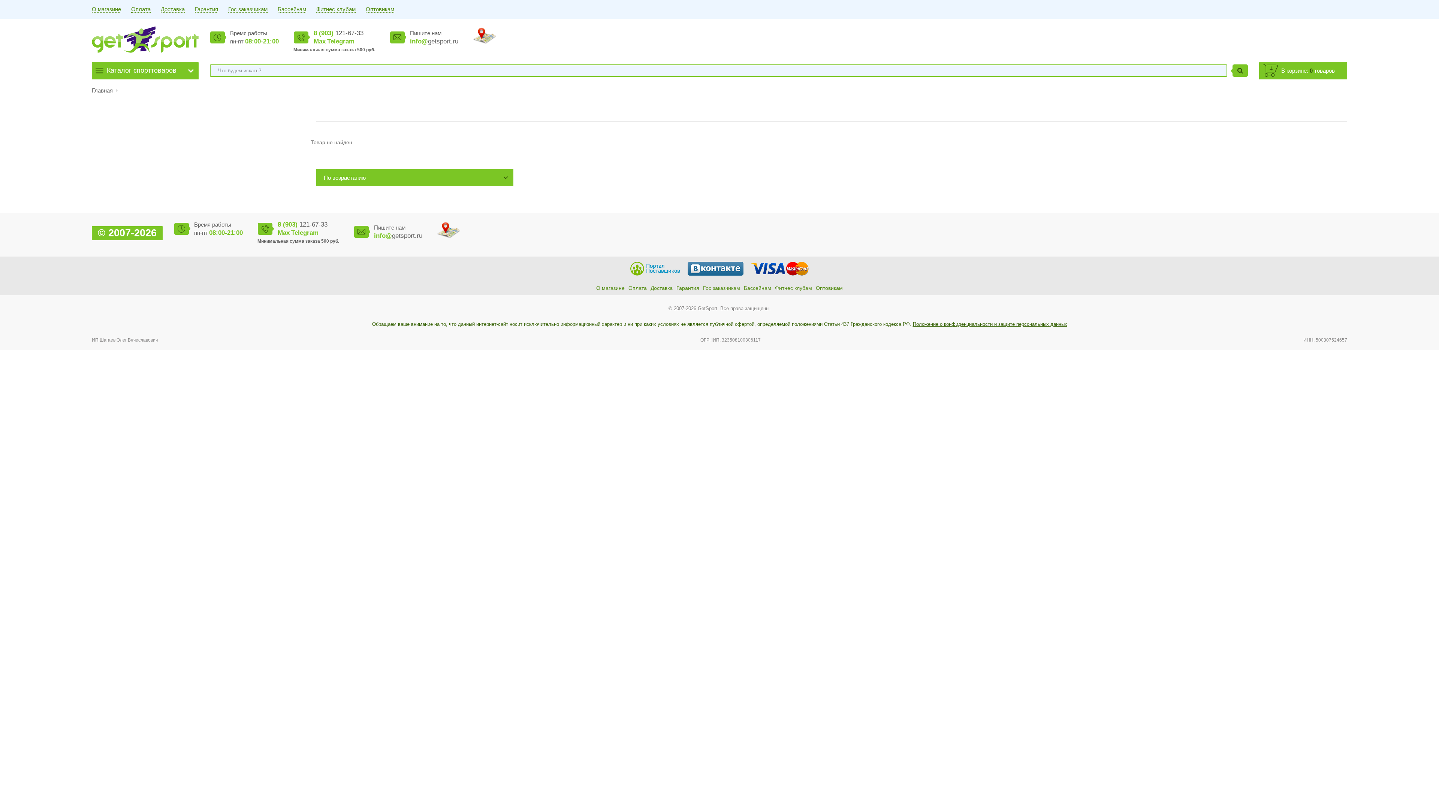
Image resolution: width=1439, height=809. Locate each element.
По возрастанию (345, 178)
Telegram (341, 41)
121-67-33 (338, 33)
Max (320, 41)
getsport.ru (434, 41)
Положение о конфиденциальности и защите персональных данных (990, 324)
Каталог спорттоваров (142, 70)
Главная (102, 90)
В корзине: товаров (1308, 70)
